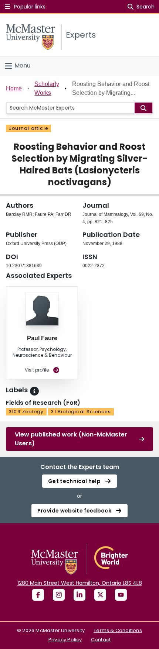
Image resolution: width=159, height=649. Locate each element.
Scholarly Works (46, 88)
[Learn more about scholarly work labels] (34, 391)
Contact (101, 639)
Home (14, 88)
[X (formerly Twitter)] (100, 595)
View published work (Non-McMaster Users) (71, 439)
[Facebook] (38, 595)
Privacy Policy (65, 639)
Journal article (28, 128)
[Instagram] (59, 595)
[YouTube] (121, 595)
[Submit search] (143, 108)
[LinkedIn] (79, 595)
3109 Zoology (26, 411)
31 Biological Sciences (81, 411)
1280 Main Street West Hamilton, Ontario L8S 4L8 (79, 583)
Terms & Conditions (118, 630)
